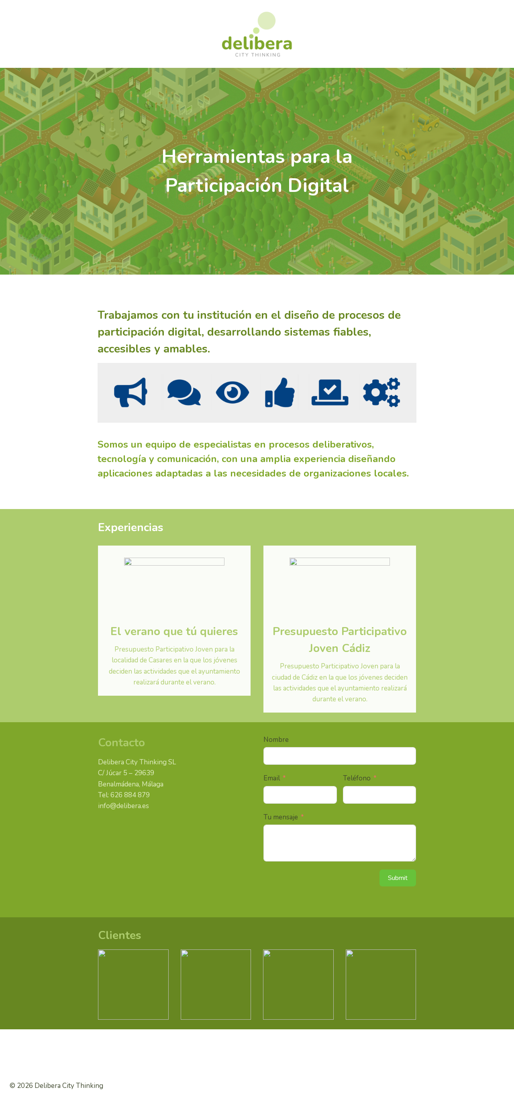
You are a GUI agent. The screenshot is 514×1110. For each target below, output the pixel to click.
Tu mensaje (280, 817)
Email (271, 778)
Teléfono (357, 778)
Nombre (276, 739)
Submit (398, 878)
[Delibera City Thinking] (257, 34)
